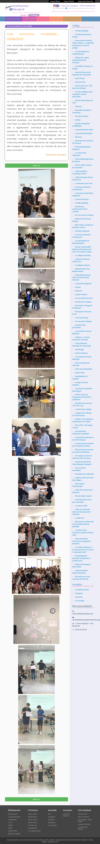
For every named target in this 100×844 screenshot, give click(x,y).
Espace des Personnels (85, 1)
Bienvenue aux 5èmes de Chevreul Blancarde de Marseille (83, 524)
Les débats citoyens (81, 265)
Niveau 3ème (32, 822)
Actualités (42, 19)
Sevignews (52, 822)
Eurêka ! (76, 120)
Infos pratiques (72, 19)
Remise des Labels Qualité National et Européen (80, 60)
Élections (77, 137)
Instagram (77, 593)
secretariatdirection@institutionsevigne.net (80, 8)
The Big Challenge (80, 31)
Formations (29, 19)
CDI (49, 814)
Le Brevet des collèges (82, 409)
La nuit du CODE (79, 506)
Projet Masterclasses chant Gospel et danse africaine (81, 277)
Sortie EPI (77, 291)
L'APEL (10, 828)
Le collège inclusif (34, 831)
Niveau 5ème (32, 817)
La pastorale (12, 820)
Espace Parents (69, 1)
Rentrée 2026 (82, 814)
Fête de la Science (80, 116)
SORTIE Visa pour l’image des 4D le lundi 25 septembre (81, 397)
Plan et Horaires (83, 817)
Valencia (76, 106)
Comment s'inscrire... (66, 815)
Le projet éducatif (14, 817)
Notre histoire (12, 814)
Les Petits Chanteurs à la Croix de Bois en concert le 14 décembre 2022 (83, 549)
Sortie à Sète (78, 373)
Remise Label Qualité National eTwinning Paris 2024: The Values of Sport (82, 249)
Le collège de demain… (82, 255)
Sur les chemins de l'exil (82, 298)
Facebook (77, 597)
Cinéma (76, 287)
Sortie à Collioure (80, 353)
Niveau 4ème (32, 820)
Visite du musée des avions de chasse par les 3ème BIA (81, 511)
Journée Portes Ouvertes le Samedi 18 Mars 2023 (82, 532)
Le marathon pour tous (82, 183)
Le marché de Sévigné (82, 828)
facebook (51, 820)
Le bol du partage (80, 318)
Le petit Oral (78, 518)
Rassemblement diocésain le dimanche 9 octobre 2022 (81, 558)
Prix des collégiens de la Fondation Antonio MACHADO (82, 94)
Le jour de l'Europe (80, 199)
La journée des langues (82, 133)
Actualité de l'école (80, 590)
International (32, 828)
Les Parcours (32, 825)
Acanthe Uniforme (84, 824)
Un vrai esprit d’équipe (82, 321)
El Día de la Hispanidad (82, 369)
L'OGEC (10, 825)
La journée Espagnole (81, 284)
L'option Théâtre (79, 294)
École (23, 15)
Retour (36, 165)
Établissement (13, 19)
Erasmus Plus (78, 82)
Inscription (56, 19)
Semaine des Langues (81, 302)
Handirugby (78, 349)
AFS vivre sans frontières (83, 215)
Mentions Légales (14, 834)
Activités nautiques (80, 231)
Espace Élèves (55, 1)
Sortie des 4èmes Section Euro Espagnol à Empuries (81, 541)
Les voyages (78, 601)
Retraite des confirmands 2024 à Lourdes (80, 209)
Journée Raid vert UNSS (82, 130)
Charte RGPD (12, 831)
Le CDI (10, 822)
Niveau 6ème (32, 814)
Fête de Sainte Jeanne (82, 496)
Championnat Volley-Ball (83, 474)
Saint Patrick (78, 78)
